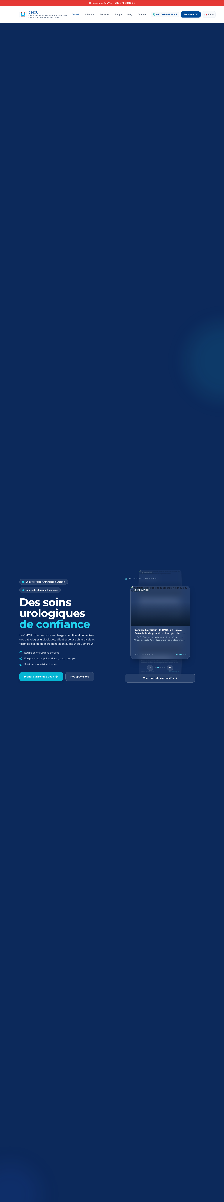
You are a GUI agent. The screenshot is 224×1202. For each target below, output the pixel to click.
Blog (129, 14)
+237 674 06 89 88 (124, 3)
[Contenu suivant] (170, 668)
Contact (142, 14)
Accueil (76, 14)
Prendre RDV (191, 14)
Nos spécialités (79, 676)
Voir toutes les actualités (158, 678)
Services (104, 14)
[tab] (155, 667)
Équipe (118, 14)
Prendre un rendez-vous (39, 676)
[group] (160, 622)
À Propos (89, 14)
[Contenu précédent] (150, 668)
